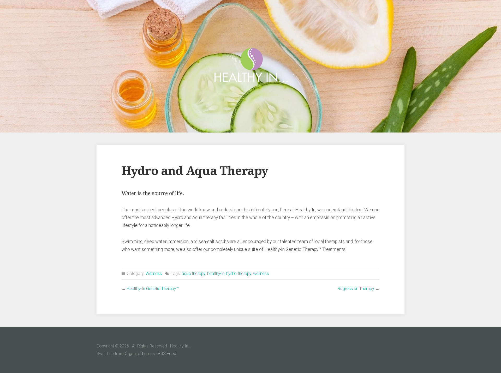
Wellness (154, 273)
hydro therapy (238, 273)
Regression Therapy (356, 288)
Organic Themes (140, 353)
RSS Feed (167, 353)
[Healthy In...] (250, 66)
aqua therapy (193, 273)
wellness (261, 273)
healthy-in (215, 273)
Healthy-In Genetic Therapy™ (153, 288)
